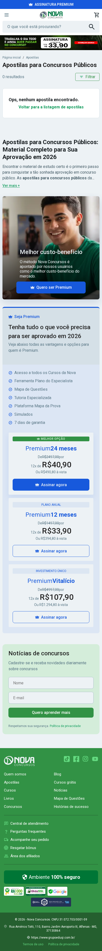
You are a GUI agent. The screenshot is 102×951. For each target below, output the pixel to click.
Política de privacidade (65, 726)
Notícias (60, 790)
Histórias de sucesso (71, 806)
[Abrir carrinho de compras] (97, 15)
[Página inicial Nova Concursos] (19, 761)
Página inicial (11, 57)
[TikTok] (67, 759)
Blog (57, 774)
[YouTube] (95, 759)
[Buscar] (94, 27)
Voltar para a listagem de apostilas (51, 107)
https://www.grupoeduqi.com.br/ (53, 937)
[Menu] (6, 15)
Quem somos (15, 774)
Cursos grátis (65, 782)
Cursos (10, 790)
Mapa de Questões (69, 798)
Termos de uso (33, 944)
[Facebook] (76, 759)
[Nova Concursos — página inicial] (51, 15)
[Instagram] (86, 759)
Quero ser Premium (54, 287)
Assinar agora (54, 484)
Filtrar (90, 76)
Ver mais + (11, 186)
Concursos (13, 806)
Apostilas (32, 57)
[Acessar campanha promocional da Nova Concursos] (51, 42)
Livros (9, 798)
